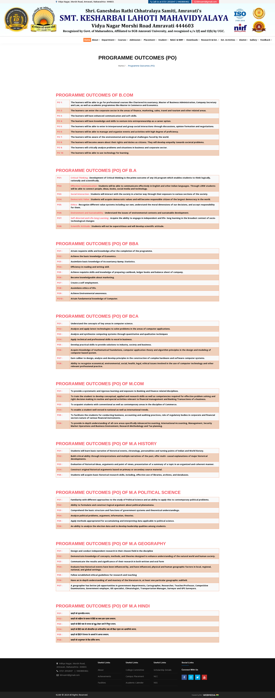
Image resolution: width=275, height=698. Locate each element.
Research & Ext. (209, 39)
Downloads (192, 39)
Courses (122, 39)
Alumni (242, 39)
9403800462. (83, 671)
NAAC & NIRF (176, 39)
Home (87, 39)
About (95, 39)
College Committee (135, 670)
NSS (156, 682)
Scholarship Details (162, 670)
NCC (156, 676)
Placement (149, 39)
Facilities (102, 682)
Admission (135, 39)
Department (108, 39)
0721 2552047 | (67, 671)
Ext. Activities (228, 39)
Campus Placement (135, 676)
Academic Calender (135, 682)
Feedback (265, 39)
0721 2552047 (168, 1)
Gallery (253, 39)
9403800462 (183, 1)
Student (162, 39)
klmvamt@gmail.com (207, 1)
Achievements (104, 676)
